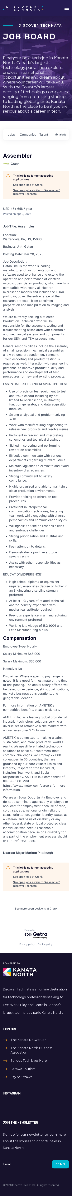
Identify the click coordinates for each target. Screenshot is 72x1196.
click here (52, 710)
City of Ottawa (21, 1077)
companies (28, 134)
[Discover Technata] (24, 8)
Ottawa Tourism (23, 1069)
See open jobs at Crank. (28, 184)
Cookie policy (45, 944)
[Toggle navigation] (67, 8)
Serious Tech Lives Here (29, 1060)
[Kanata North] (36, 972)
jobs (11, 134)
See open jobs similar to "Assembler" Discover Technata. (36, 192)
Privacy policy (27, 944)
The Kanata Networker (28, 1040)
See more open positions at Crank (36, 908)
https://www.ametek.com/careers (27, 785)
